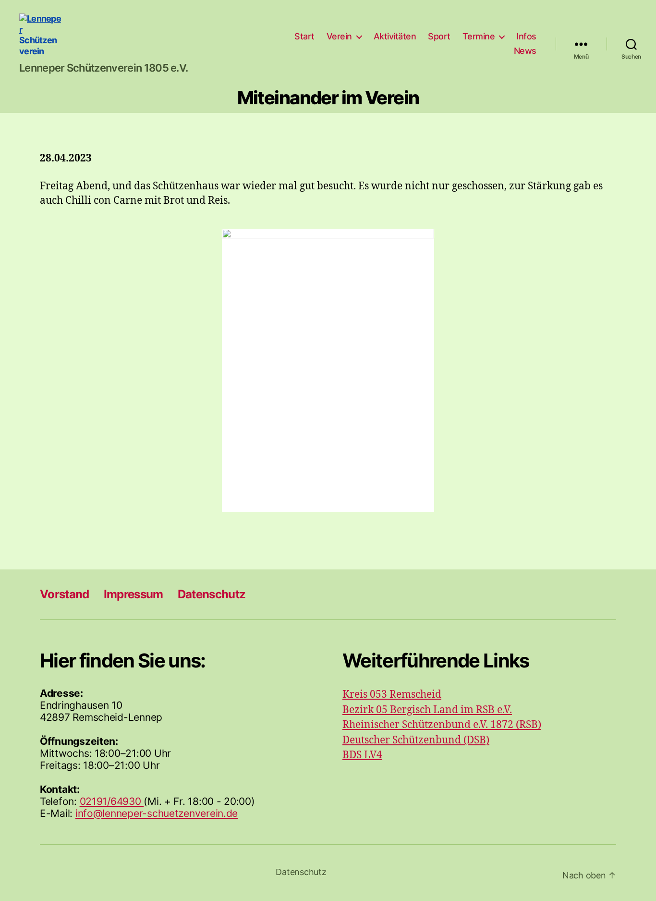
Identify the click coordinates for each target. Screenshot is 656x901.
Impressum (133, 594)
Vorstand (64, 594)
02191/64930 (112, 801)
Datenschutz (212, 594)
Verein (339, 36)
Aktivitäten (395, 36)
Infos (526, 36)
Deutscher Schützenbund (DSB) (415, 740)
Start (304, 36)
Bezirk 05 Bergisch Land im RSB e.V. (427, 710)
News (525, 51)
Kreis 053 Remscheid (391, 694)
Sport (439, 36)
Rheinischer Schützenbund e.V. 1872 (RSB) (441, 724)
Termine (478, 36)
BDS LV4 (362, 755)
